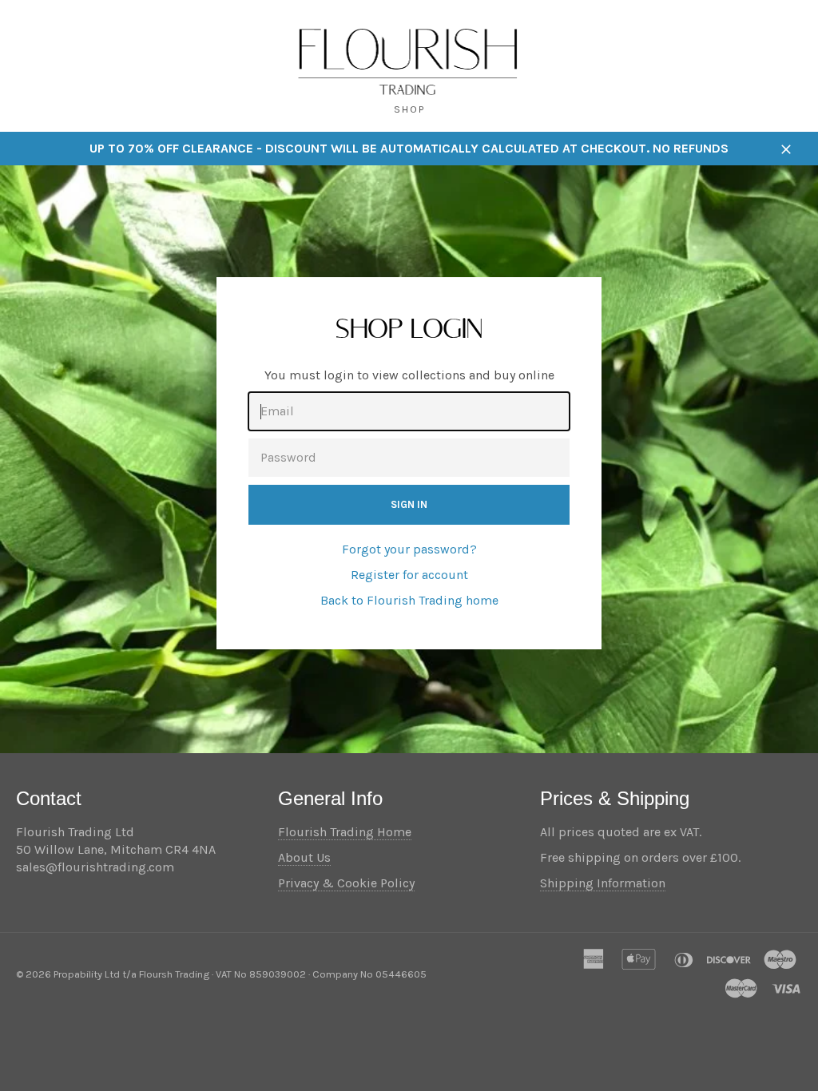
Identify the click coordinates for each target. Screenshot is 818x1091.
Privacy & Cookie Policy (346, 883)
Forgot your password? (409, 549)
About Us (304, 857)
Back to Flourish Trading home (409, 600)
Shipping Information (602, 883)
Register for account (409, 574)
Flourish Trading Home (344, 831)
